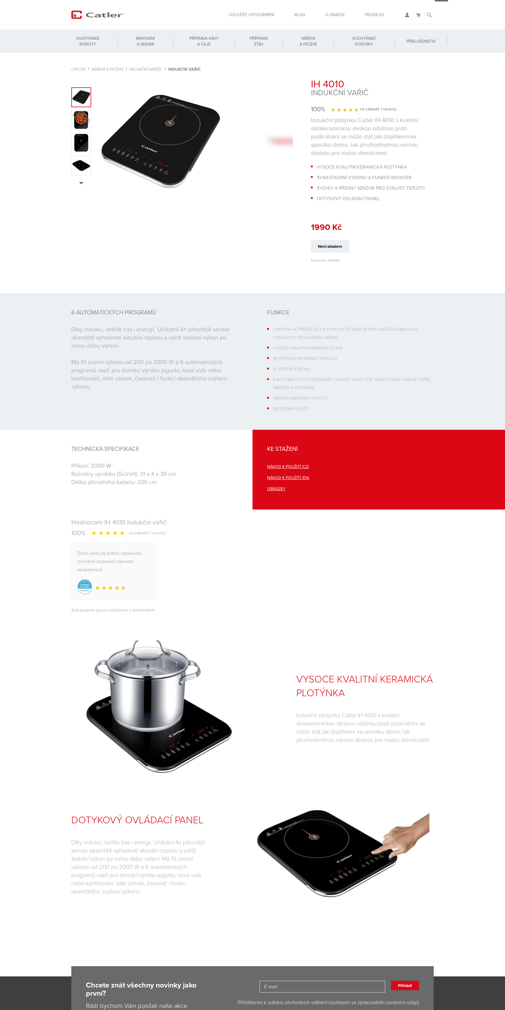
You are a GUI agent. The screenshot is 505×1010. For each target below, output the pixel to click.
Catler (78, 69)
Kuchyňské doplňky (359, 47)
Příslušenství (417, 47)
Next (84, 184)
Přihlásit (401, 990)
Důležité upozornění (237, 17)
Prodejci (372, 17)
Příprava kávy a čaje (200, 47)
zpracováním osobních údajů (388, 1005)
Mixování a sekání (143, 47)
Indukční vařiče (145, 69)
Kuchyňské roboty (87, 47)
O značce (329, 17)
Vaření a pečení (304, 47)
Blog (290, 17)
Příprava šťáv (255, 47)
